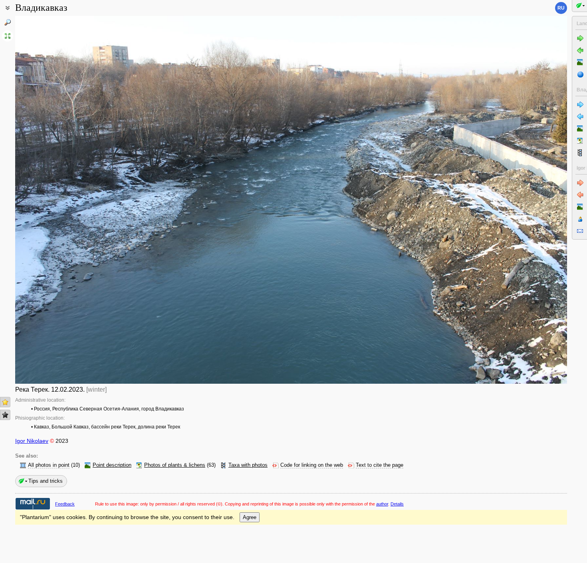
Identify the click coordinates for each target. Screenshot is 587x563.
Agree (249, 517)
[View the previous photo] (72, 200)
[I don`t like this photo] (5, 415)
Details (397, 504)
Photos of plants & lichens (174, 465)
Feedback (65, 504)
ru (561, 8)
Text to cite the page (379, 465)
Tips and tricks (45, 481)
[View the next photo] (510, 200)
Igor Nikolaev (31, 441)
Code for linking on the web (311, 465)
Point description (112, 465)
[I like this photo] (5, 402)
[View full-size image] (7, 36)
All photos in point (48, 465)
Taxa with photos (248, 465)
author (382, 504)
